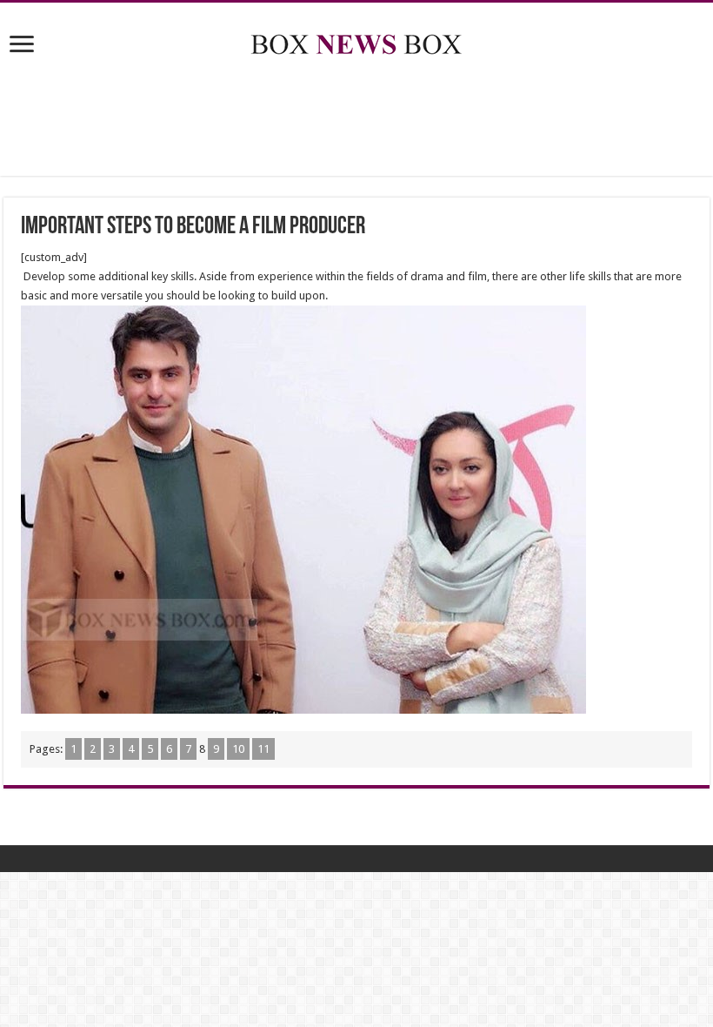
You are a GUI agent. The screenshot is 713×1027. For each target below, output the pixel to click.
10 (238, 748)
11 (263, 748)
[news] (356, 41)
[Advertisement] (356, 119)
